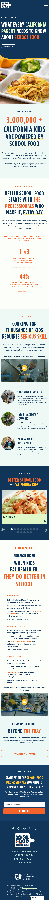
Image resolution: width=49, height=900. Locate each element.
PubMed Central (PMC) (24, 291)
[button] (4, 530)
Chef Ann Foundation (29, 888)
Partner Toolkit (24, 859)
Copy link (6, 46)
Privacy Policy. (28, 896)
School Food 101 (25, 855)
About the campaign (24, 851)
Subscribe (24, 811)
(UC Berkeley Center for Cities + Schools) (24, 267)
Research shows (13, 672)
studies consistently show (21, 642)
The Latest (24, 862)
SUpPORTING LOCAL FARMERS (24, 753)
